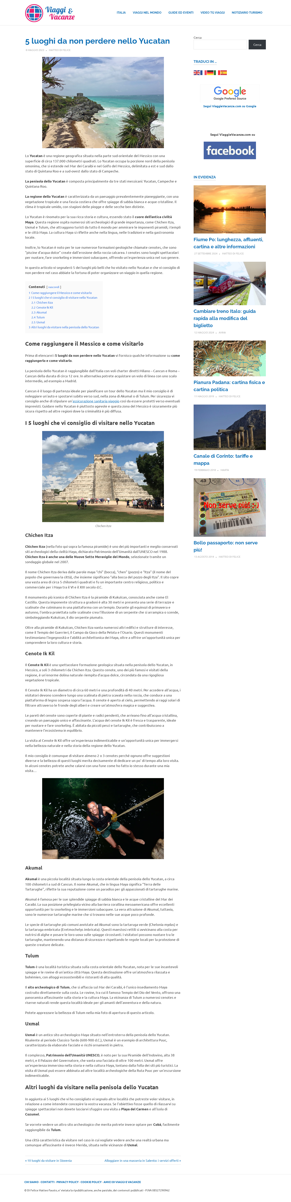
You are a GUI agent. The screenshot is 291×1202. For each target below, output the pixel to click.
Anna (222, 332)
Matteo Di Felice (59, 50)
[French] (203, 72)
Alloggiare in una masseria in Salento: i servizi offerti (142, 1160)
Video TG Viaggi (213, 12)
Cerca (198, 37)
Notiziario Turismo (247, 12)
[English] (197, 72)
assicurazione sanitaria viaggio (96, 401)
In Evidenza (205, 177)
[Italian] (217, 72)
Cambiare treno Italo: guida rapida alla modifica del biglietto (225, 318)
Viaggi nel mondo (147, 12)
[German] (210, 72)
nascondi (53, 287)
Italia (121, 12)
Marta (225, 470)
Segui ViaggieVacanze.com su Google (229, 106)
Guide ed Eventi (180, 12)
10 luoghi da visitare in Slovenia (49, 1160)
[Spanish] (224, 72)
